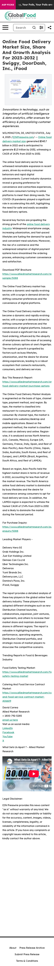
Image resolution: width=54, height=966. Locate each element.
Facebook (8, 732)
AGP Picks (8, 4)
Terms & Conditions (27, 960)
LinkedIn (7, 728)
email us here (10, 719)
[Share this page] (49, 28)
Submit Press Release (27, 954)
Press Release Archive (32, 947)
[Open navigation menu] (5, 28)
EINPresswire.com (23, 137)
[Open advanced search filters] (41, 27)
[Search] (34, 27)
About (12, 947)
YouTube (7, 736)
